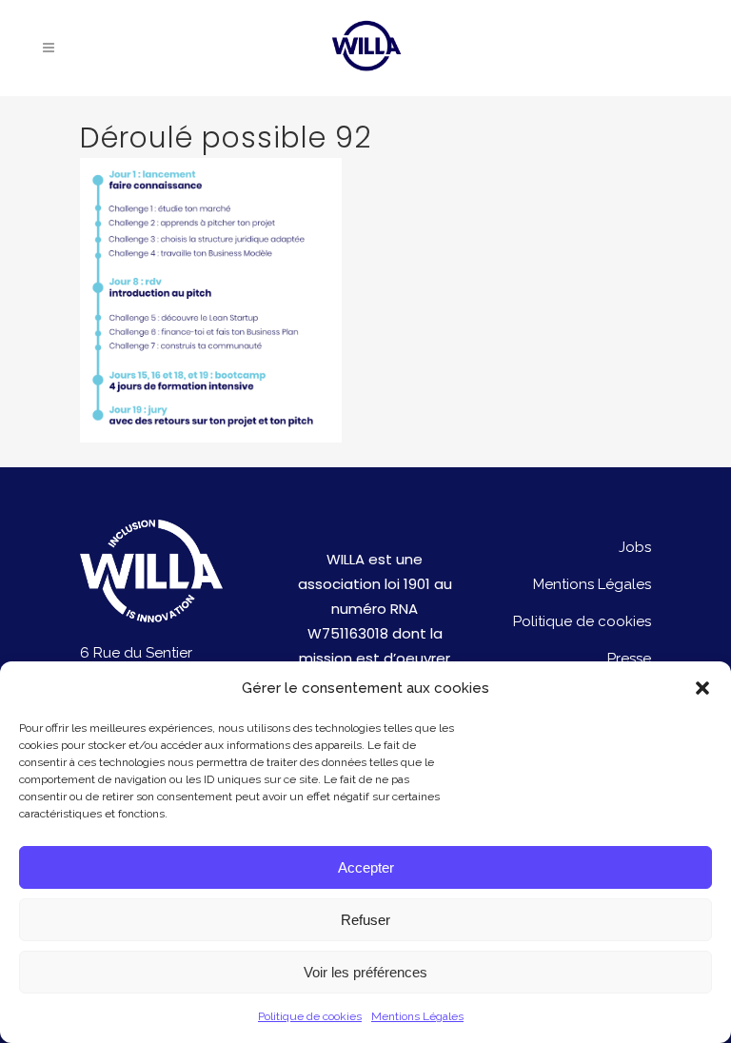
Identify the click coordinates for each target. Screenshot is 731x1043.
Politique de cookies (310, 1016)
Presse (629, 658)
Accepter (366, 867)
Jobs (635, 547)
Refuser (365, 920)
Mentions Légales (417, 1016)
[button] (702, 688)
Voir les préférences (365, 972)
